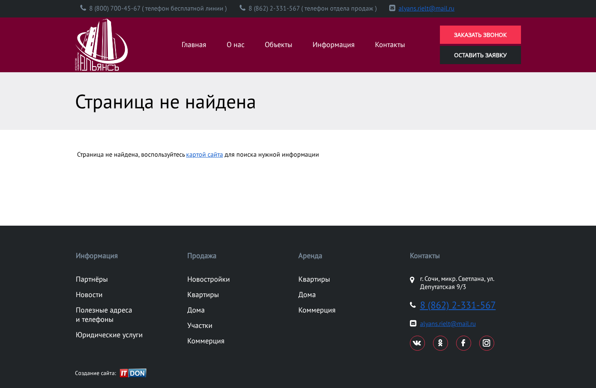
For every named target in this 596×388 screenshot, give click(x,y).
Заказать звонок (480, 35)
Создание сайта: (95, 373)
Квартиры (203, 294)
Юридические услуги (109, 334)
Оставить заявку (480, 55)
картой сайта (204, 154)
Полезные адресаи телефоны (104, 314)
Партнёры (92, 279)
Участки (199, 325)
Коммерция (206, 340)
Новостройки (208, 279)
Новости (89, 294)
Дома (196, 310)
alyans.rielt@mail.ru (427, 8)
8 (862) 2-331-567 (458, 305)
